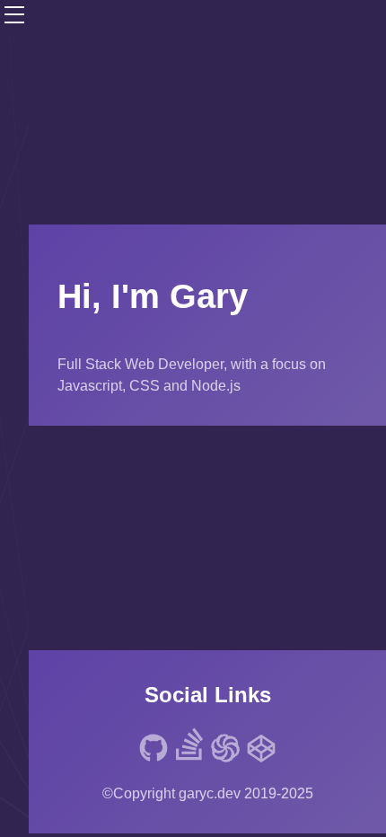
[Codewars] (225, 751)
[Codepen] (261, 752)
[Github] (153, 751)
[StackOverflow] (189, 747)
